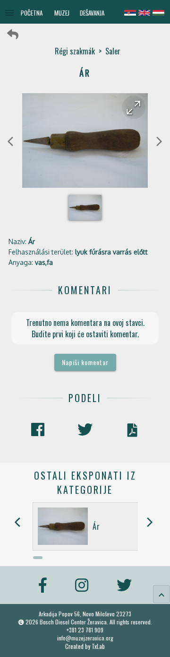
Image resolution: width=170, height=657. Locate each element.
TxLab (98, 646)
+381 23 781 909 (85, 630)
